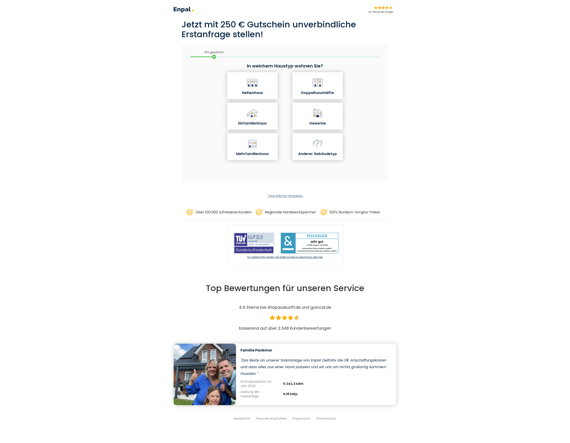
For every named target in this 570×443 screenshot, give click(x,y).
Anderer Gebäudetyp (317, 153)
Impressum (301, 418)
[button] (285, 194)
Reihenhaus (252, 92)
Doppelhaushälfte (317, 92)
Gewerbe (317, 123)
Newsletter (242, 418)
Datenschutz (326, 418)
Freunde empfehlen (271, 418)
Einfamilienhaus (252, 123)
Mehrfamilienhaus (252, 153)
